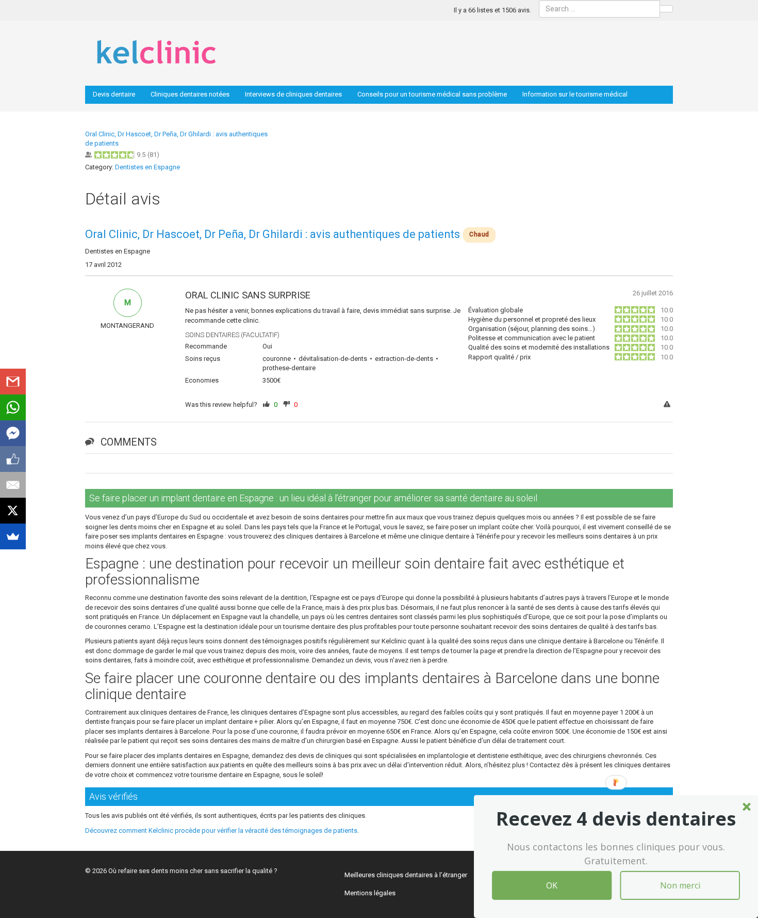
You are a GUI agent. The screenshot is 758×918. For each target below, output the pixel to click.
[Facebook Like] (13, 459)
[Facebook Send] (13, 433)
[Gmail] (13, 381)
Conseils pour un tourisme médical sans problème (432, 94)
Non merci (680, 885)
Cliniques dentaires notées (190, 94)
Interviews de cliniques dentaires (293, 94)
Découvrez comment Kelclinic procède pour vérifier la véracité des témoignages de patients (221, 830)
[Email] (13, 485)
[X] (13, 511)
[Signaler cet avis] (668, 405)
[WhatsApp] (13, 407)
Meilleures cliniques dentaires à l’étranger (405, 875)
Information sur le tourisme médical (575, 94)
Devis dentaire (114, 94)
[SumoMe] (13, 536)
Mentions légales (370, 893)
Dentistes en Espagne (147, 167)
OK (551, 885)
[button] (616, 819)
